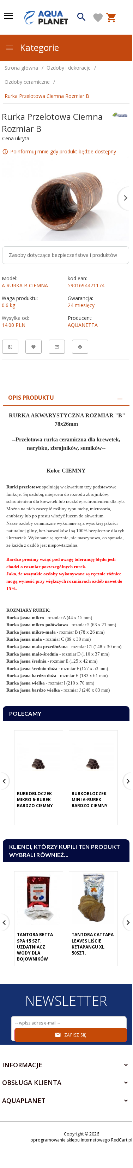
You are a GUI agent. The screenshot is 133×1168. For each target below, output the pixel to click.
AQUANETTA (83, 325)
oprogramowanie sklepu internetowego (70, 1140)
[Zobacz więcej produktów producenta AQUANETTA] (120, 114)
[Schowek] (98, 18)
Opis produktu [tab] (31, 397)
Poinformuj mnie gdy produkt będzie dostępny (63, 151)
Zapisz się (75, 1035)
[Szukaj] (81, 18)
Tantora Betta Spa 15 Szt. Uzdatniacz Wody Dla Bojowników (35, 947)
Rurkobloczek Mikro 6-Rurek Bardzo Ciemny (35, 800)
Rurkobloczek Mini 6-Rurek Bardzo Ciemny (90, 800)
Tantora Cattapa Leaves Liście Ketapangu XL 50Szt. (93, 944)
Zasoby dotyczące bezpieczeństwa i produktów (63, 255)
